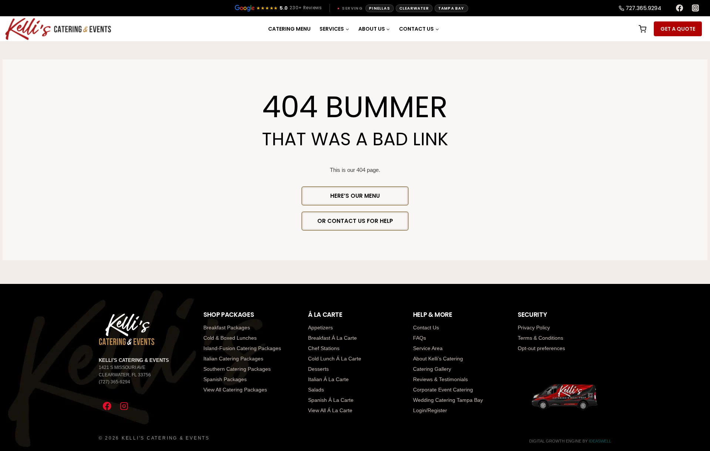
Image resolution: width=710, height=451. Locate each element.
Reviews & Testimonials (440, 379)
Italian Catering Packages (233, 359)
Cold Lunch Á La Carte (334, 359)
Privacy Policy (534, 327)
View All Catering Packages (235, 390)
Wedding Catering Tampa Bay (448, 400)
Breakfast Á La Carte (332, 338)
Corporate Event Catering (443, 390)
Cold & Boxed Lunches (230, 338)
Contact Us (426, 327)
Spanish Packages (225, 379)
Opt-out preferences (541, 348)
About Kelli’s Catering (438, 359)
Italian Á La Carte (328, 379)
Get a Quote (677, 29)
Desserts (318, 369)
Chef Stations (323, 348)
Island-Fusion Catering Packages (242, 348)
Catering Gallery (432, 369)
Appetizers (320, 327)
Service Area (428, 348)
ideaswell (600, 441)
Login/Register (430, 410)
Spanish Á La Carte (331, 400)
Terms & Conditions (540, 338)
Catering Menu (289, 29)
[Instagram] (696, 8)
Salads (316, 390)
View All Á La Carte (330, 410)
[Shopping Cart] (641, 29)
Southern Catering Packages (237, 369)
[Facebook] (679, 8)
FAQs (419, 338)
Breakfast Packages (226, 327)
